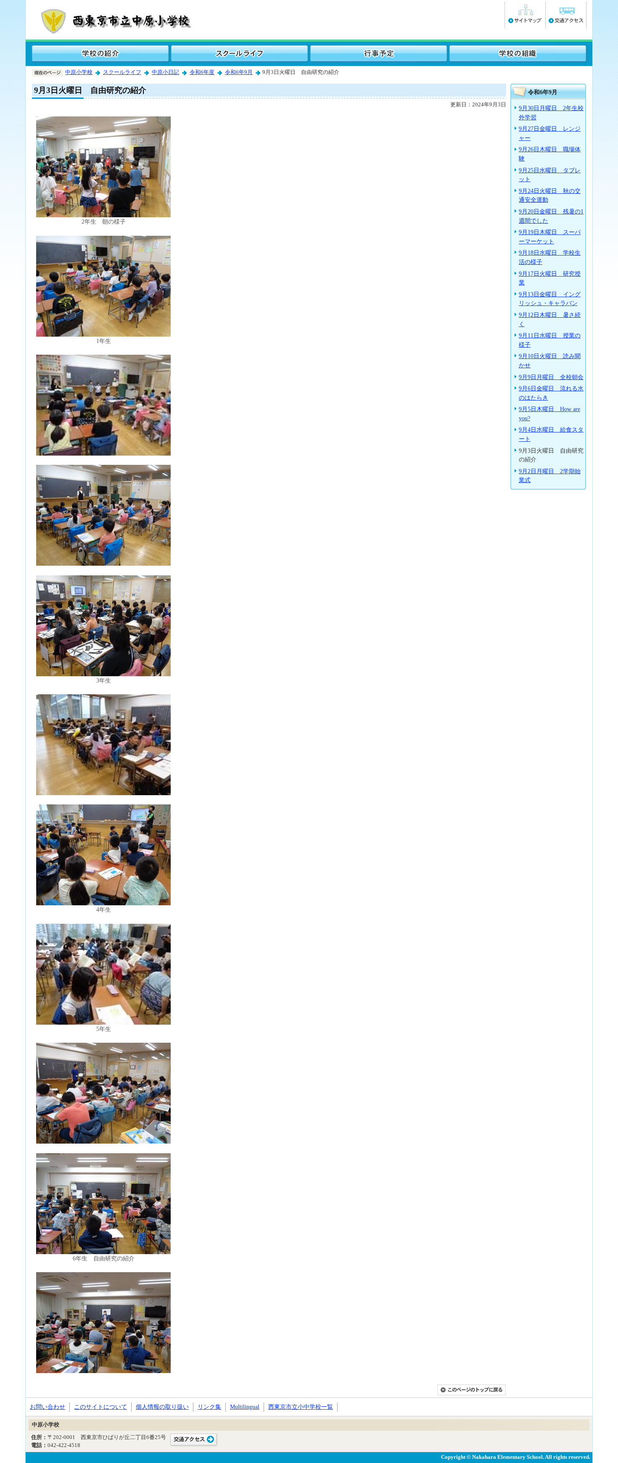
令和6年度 (202, 72)
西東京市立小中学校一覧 (300, 1406)
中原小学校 (78, 72)
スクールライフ (122, 72)
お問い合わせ (47, 1406)
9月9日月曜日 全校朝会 (551, 377)
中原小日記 (165, 72)
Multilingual (244, 1406)
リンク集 (209, 1406)
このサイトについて (100, 1406)
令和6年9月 (239, 72)
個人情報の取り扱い (162, 1406)
